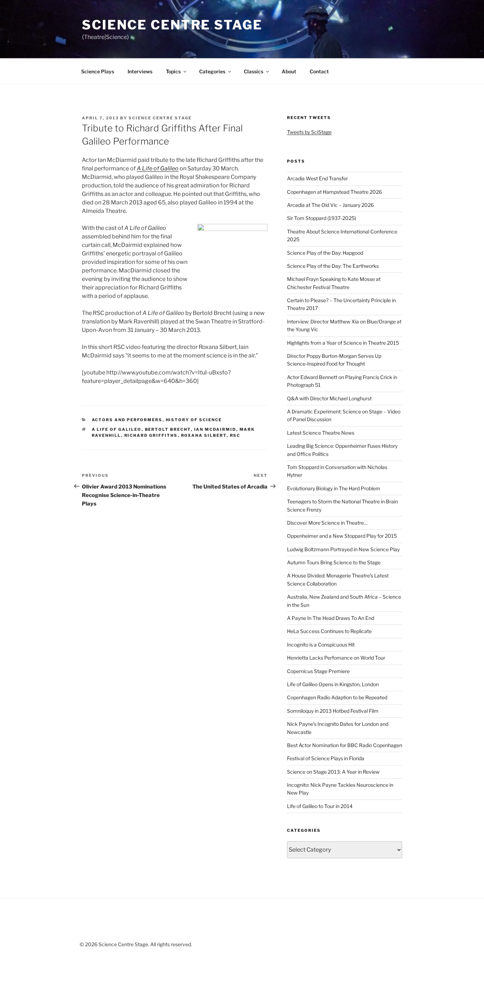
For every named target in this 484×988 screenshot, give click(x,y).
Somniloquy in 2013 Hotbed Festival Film (332, 711)
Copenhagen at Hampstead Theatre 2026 (334, 192)
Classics (253, 71)
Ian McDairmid (215, 429)
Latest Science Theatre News (320, 433)
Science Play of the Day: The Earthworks (333, 266)
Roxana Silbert (204, 435)
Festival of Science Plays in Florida (325, 758)
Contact (319, 71)
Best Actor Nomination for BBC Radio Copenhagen (344, 745)
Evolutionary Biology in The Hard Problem (333, 488)
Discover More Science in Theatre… (327, 523)
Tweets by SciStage (309, 132)
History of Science (194, 419)
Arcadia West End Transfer (317, 178)
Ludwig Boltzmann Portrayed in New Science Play (343, 549)
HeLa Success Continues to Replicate (329, 631)
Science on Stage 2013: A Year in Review (333, 772)
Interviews (140, 71)
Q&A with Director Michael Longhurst (329, 398)
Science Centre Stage (172, 25)
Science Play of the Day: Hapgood (325, 253)
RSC (235, 435)
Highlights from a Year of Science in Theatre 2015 (343, 343)
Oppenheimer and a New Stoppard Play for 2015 (342, 536)
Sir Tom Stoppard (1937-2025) (321, 218)
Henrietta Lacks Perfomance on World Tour (336, 658)
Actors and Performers (127, 419)
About (289, 71)
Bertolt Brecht (168, 429)
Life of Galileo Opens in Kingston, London (333, 684)
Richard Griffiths (151, 435)
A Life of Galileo (117, 429)
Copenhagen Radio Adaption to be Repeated (337, 697)
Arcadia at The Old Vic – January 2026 (330, 205)
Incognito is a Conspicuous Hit (321, 645)
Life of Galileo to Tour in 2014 (320, 806)
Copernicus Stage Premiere (318, 671)
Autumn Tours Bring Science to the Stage (334, 562)
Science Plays (97, 71)
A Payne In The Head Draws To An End (330, 618)
